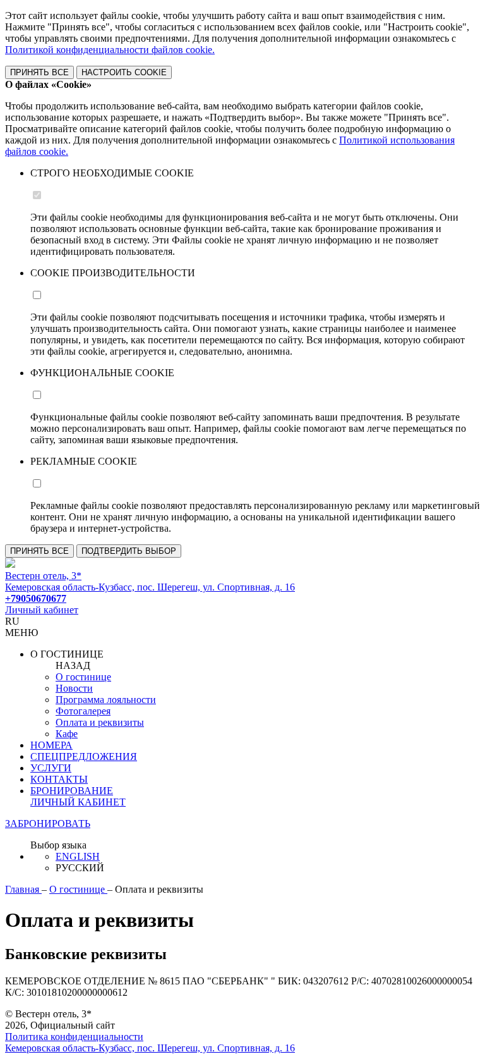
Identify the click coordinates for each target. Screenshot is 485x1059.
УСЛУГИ (50, 767)
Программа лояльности (106, 699)
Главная (23, 889)
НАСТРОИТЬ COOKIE (124, 72)
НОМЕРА (51, 745)
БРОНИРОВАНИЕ (71, 790)
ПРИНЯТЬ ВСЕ (39, 72)
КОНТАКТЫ (59, 779)
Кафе (67, 733)
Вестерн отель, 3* (43, 575)
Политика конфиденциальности (74, 1036)
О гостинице (83, 676)
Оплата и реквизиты (100, 722)
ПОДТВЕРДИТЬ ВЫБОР (128, 551)
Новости (74, 688)
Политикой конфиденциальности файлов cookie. (110, 49)
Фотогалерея (83, 711)
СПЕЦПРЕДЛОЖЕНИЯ (83, 756)
